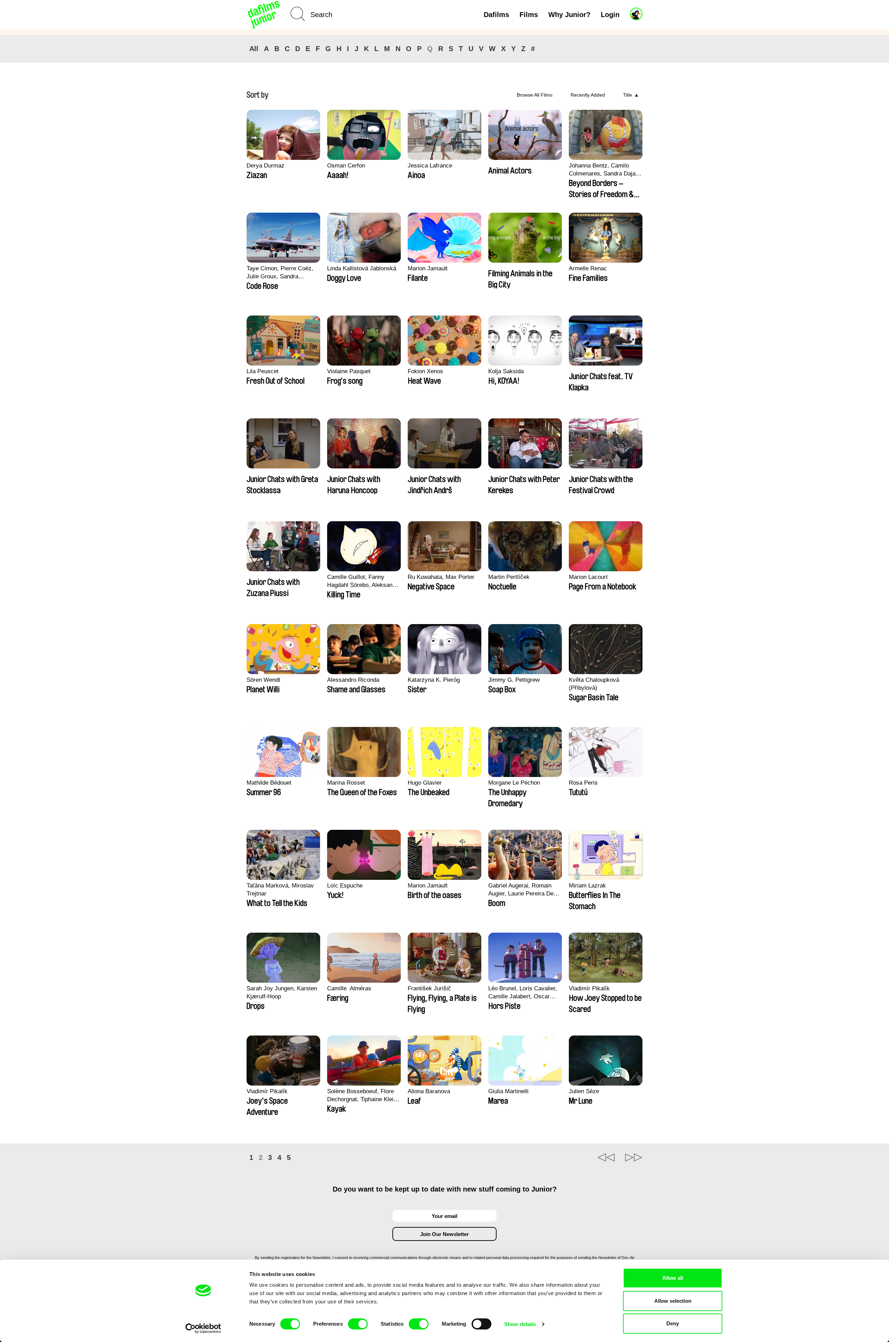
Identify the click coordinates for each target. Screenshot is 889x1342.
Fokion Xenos (425, 371)
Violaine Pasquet (349, 371)
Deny (672, 1323)
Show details (520, 1324)
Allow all (672, 1278)
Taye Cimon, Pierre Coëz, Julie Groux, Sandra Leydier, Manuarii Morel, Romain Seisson (280, 272)
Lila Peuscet (263, 371)
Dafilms (496, 14)
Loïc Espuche (345, 885)
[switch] (358, 1323)
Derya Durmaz (265, 165)
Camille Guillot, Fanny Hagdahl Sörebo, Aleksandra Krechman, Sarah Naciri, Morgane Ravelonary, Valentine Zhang (364, 581)
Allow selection (672, 1301)
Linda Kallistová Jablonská (361, 268)
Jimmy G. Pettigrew (514, 680)
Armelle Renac (588, 268)
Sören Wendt (263, 680)
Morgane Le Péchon (514, 782)
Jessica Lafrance (430, 165)
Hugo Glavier (425, 782)
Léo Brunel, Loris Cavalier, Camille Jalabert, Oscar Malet (522, 992)
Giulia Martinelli (508, 1091)
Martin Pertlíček (509, 577)
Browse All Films (534, 95)
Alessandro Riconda (353, 680)
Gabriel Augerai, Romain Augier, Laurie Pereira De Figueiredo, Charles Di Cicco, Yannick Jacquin (521, 890)
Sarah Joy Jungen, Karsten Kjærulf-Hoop (282, 992)
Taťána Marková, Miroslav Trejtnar (280, 889)
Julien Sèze (584, 1091)
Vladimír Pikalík (589, 988)
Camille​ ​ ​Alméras (349, 988)
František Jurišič (429, 988)
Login (610, 14)
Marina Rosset (346, 782)
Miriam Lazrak (587, 885)
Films (529, 14)
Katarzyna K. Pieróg (434, 680)
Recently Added (588, 95)
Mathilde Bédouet (269, 782)
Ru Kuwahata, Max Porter (441, 577)
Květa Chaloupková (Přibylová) (594, 684)
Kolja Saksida (506, 371)
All (253, 48)
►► (633, 1157)
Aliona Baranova (429, 1091)
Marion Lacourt (588, 577)
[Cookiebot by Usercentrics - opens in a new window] (203, 1328)
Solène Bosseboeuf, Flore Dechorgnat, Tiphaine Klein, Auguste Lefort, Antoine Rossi (362, 1095)
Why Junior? (569, 14)
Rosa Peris (583, 782)
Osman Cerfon (346, 165)
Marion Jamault (428, 268)
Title (627, 95)
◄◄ (606, 1157)
